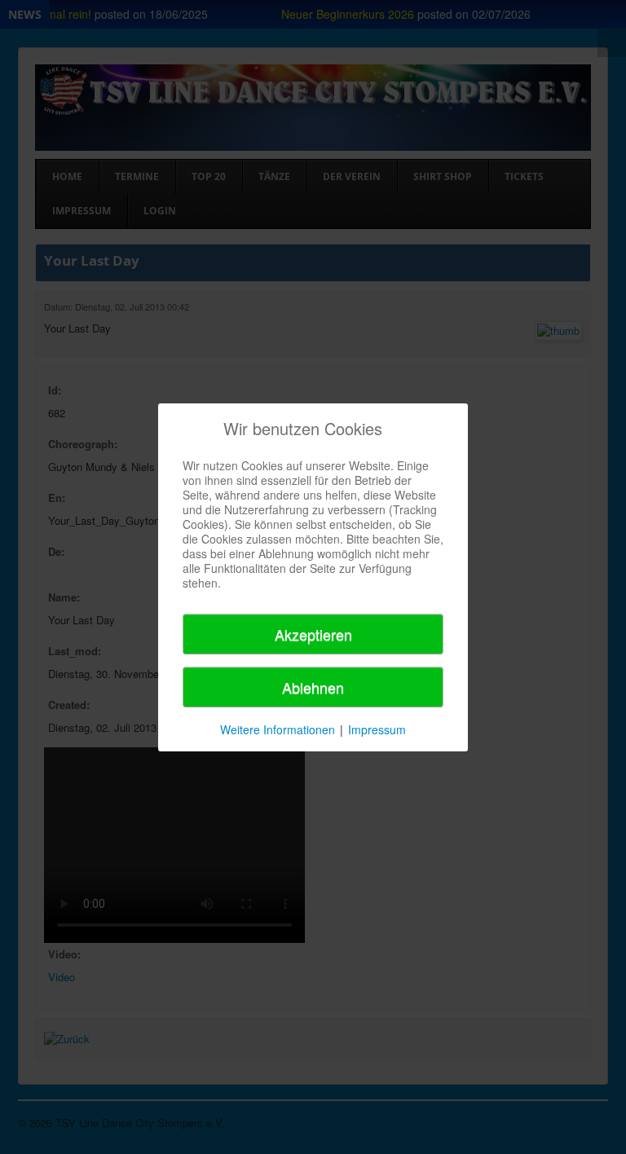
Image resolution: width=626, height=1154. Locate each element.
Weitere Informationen (277, 729)
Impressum (377, 729)
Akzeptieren (313, 634)
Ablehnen (313, 687)
